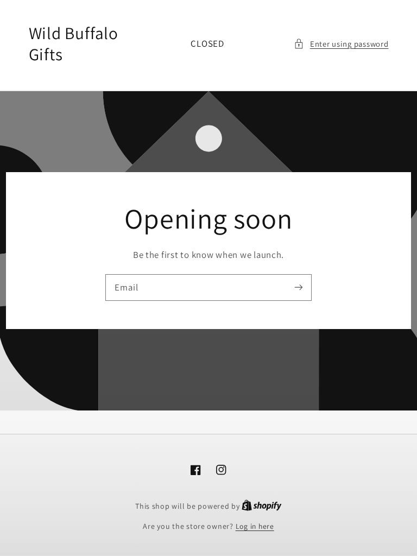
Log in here (255, 526)
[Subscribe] (298, 287)
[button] (341, 44)
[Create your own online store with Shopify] (262, 506)
